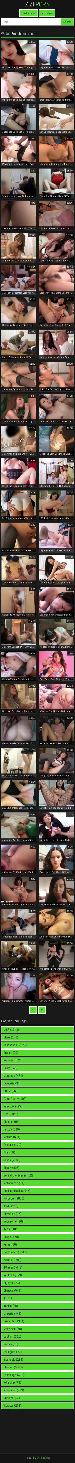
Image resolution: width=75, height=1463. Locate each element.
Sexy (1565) (11, 1237)
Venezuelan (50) (14, 1106)
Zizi (37, 4)
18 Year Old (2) (13, 1267)
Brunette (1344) (14, 1321)
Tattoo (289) (12, 1129)
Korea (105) (11, 1229)
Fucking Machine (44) (17, 1191)
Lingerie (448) (12, 1313)
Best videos (28, 13)
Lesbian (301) (12, 1336)
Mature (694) (12, 1137)
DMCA (36, 1457)
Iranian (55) (11, 1306)
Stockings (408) (14, 1375)
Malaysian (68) (13, 1329)
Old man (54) (12, 1121)
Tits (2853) (11, 1114)
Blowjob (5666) (13, 1367)
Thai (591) (10, 1152)
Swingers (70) (13, 1352)
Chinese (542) (12, 1290)
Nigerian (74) (12, 1283)
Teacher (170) (12, 1144)
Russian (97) (12, 1398)
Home (28, 1457)
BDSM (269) (11, 1091)
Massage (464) (13, 1075)
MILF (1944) (11, 1029)
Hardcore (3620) (14, 1198)
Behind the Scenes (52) (18, 1175)
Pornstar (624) (13, 1060)
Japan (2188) (12, 1160)
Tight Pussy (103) (15, 1098)
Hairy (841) (11, 1068)
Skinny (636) (11, 1168)
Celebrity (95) (12, 1083)
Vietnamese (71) (14, 1183)
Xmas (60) (10, 1244)
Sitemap (45, 1457)
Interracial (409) (14, 1390)
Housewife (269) (14, 1221)
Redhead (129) (13, 1275)
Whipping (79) (12, 1382)
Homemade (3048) (15, 1252)
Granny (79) (11, 1052)
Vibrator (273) (12, 1405)
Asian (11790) (12, 1260)
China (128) (11, 1037)
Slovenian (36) (12, 1214)
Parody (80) (11, 1344)
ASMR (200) (11, 1206)
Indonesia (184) (13, 1359)
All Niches (47, 13)
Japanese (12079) (15, 1045)
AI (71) (8, 1298)
